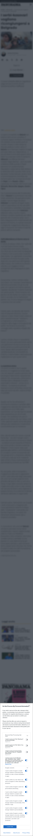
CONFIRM (10, 826)
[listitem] (16, 735)
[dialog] (16, 769)
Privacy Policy (26, 832)
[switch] (26, 740)
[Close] (29, 706)
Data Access (16, 832)
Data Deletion (7, 832)
